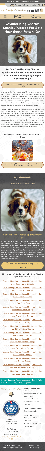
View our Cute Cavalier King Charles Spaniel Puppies (22, 85)
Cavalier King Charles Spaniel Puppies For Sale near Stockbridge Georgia (22, 347)
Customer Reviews (31, 399)
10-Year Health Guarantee (34, 418)
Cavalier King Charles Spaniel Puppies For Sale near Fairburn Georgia (22, 295)
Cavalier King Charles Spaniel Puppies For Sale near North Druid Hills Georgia (22, 366)
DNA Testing (28, 426)
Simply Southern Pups (10, 380)
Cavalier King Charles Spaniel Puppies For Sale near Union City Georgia (22, 289)
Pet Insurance (29, 421)
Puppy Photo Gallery (31, 401)
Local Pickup (28, 396)
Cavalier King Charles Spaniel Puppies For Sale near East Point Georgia (22, 302)
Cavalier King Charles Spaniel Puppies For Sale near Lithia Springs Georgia (22, 327)
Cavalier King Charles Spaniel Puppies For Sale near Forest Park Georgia (22, 308)
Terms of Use (34, 445)
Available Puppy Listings (33, 393)
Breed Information (31, 411)
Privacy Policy (34, 448)
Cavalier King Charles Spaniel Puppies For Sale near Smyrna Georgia (22, 359)
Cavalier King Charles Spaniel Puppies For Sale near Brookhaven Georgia (22, 372)
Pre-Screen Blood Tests (33, 423)
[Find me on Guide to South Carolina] (11, 408)
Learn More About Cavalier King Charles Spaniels (24, 265)
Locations (26, 380)
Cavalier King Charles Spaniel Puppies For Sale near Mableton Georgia (22, 334)
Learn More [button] (34, 1)
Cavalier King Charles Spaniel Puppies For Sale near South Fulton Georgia (22, 282)
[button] (39, 5)
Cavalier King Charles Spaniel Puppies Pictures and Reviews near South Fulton (22, 165)
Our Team (27, 404)
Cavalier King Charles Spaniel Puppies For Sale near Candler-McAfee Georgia (22, 340)
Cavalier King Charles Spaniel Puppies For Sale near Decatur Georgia (22, 353)
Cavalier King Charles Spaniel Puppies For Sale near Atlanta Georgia (22, 321)
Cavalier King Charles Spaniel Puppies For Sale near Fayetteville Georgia (22, 314)
